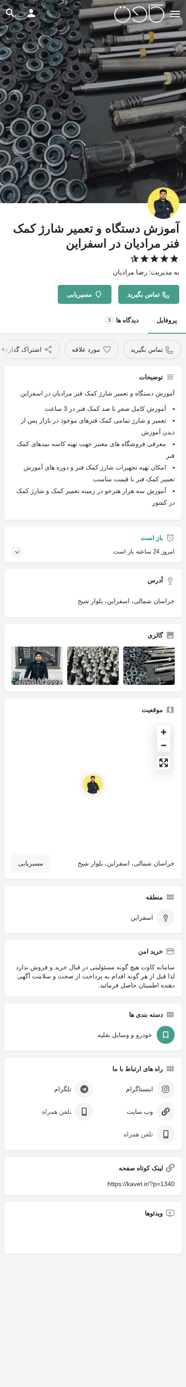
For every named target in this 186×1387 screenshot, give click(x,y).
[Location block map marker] (93, 784)
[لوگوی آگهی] (163, 203)
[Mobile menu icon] (175, 14)
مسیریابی (30, 863)
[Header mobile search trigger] (10, 13)
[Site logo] (138, 14)
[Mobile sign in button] (31, 13)
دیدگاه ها (123, 320)
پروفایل (167, 320)
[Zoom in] (163, 732)
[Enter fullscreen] (163, 762)
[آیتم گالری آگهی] (149, 666)
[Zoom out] (163, 745)
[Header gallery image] (93, 101)
